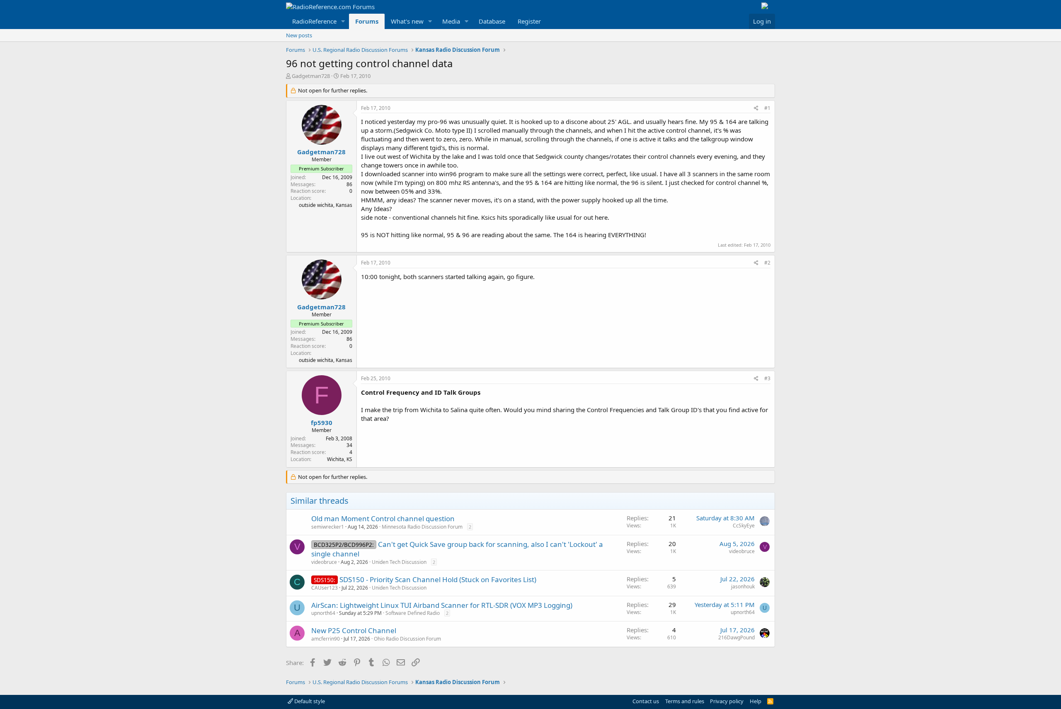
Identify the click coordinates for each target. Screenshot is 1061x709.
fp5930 (321, 422)
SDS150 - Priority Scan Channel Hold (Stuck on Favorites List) (437, 579)
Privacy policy (727, 701)
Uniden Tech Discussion (399, 562)
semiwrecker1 (327, 526)
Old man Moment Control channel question (383, 518)
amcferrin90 (325, 638)
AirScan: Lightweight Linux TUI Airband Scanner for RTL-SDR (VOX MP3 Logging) (441, 605)
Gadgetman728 (311, 76)
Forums (366, 21)
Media (451, 21)
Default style (309, 701)
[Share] (756, 108)
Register (529, 21)
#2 (767, 262)
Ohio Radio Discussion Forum (407, 638)
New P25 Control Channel (353, 630)
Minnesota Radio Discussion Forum (422, 526)
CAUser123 (324, 587)
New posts (299, 35)
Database (492, 21)
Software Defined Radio (412, 613)
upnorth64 (323, 613)
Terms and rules (684, 701)
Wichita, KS (339, 459)
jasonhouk (743, 586)
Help (755, 701)
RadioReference (314, 21)
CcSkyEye (744, 525)
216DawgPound (736, 637)
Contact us (645, 701)
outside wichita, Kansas (325, 205)
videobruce (324, 562)
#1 (767, 108)
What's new (407, 21)
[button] (343, 21)
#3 (767, 378)
